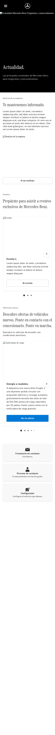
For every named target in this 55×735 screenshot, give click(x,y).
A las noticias (27, 180)
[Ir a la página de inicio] (27, 6)
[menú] (5, 6)
